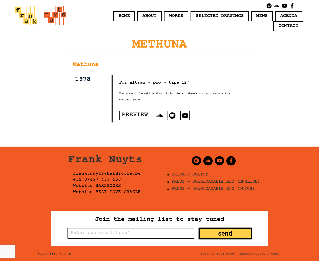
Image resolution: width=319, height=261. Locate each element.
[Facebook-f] (292, 6)
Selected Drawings (220, 16)
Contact (288, 26)
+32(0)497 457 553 (97, 180)
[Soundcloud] (276, 6)
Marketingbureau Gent (259, 254)
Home (124, 16)
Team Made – (227, 254)
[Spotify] (269, 6)
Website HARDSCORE (97, 186)
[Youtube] (284, 6)
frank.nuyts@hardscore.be (107, 174)
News (262, 16)
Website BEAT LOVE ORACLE (107, 192)
